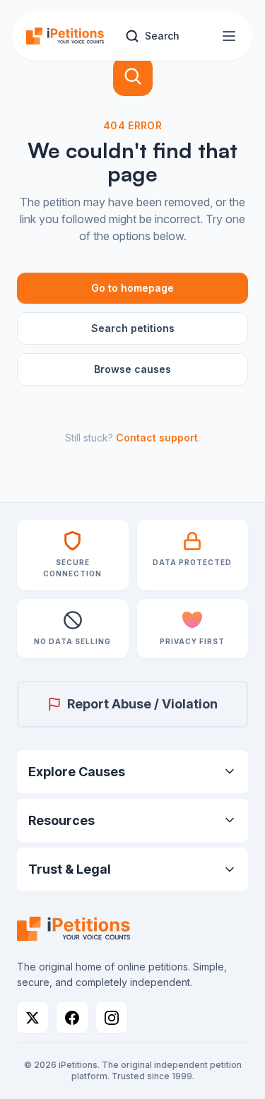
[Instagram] (111, 1017)
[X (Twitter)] (32, 1017)
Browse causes (132, 369)
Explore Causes (76, 771)
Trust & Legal (69, 869)
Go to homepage (132, 288)
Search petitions (133, 328)
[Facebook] (72, 1017)
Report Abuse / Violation (142, 703)
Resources (61, 820)
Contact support (157, 438)
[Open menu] (229, 36)
